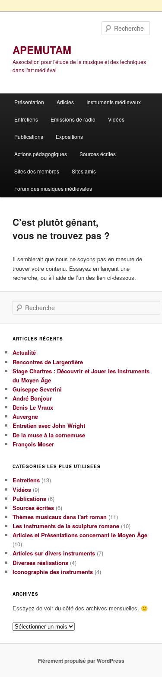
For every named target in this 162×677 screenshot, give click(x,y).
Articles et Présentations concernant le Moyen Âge (80, 535)
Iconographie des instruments (53, 572)
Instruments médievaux (113, 102)
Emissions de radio (73, 119)
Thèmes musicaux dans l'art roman (60, 517)
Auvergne (25, 416)
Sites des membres (36, 171)
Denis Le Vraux (33, 407)
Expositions (69, 136)
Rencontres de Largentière (48, 362)
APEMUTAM (42, 49)
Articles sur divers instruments (54, 553)
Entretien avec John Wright (49, 425)
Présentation (29, 102)
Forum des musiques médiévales (53, 188)
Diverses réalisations (40, 562)
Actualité (24, 352)
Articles (65, 102)
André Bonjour (32, 398)
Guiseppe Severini (37, 389)
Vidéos (116, 119)
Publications (28, 136)
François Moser (33, 444)
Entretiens (26, 119)
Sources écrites (97, 153)
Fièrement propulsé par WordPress (81, 660)
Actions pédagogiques (40, 153)
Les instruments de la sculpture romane (66, 526)
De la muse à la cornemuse (49, 435)
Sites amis (84, 171)
